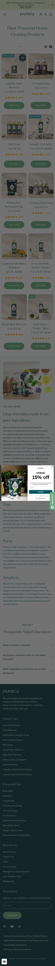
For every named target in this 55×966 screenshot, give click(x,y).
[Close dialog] (52, 467)
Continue (41, 492)
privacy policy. (48, 495)
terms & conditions (42, 495)
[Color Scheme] (4, 962)
